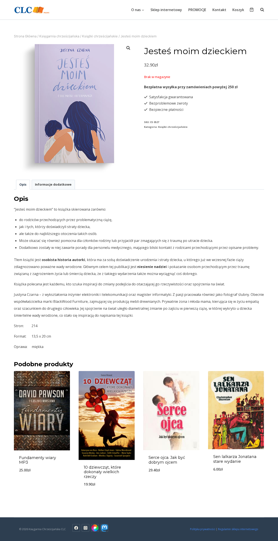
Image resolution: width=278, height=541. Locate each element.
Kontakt (219, 9)
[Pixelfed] (95, 528)
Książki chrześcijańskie (172, 126)
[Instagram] (85, 528)
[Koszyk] (252, 10)
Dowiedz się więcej (42, 484)
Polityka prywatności (202, 529)
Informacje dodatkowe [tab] (53, 184)
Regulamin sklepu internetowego (238, 529)
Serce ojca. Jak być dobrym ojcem (167, 460)
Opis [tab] (22, 184)
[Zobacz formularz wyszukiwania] (260, 10)
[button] (128, 48)
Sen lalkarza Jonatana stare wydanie (234, 459)
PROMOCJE (197, 9)
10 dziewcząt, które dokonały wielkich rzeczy (102, 472)
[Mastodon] (104, 528)
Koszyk (238, 9)
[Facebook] (76, 528)
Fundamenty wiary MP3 (37, 460)
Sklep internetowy (166, 9)
